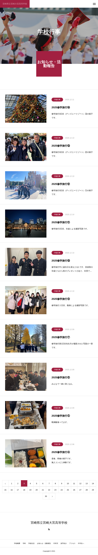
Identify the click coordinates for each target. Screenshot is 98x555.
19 (30, 490)
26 (74, 490)
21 (43, 490)
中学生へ (81, 543)
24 (62, 490)
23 (55, 490)
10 (68, 483)
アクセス (72, 543)
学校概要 (17, 543)
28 (87, 490)
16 (12, 490)
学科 (24, 543)
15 (5, 490)
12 (80, 483)
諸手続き (64, 543)
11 (74, 483)
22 (49, 490)
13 (87, 483)
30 (46, 496)
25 (68, 490)
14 (93, 483)
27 (80, 490)
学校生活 (31, 543)
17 (18, 490)
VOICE (55, 543)
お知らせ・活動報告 (44, 543)
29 (93, 490)
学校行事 (57, 99)
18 (24, 490)
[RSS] (49, 529)
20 (37, 490)
